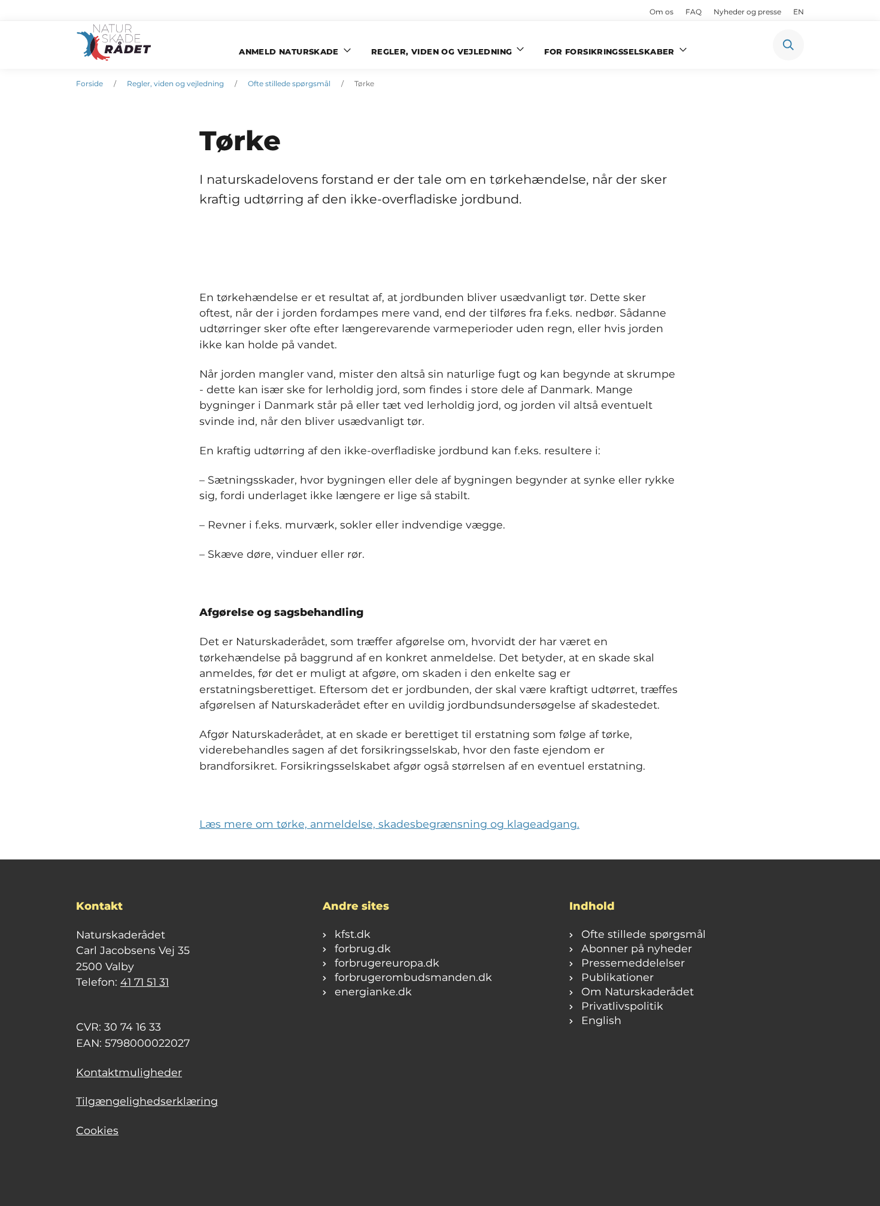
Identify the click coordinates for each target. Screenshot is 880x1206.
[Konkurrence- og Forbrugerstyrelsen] (115, 44)
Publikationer (617, 977)
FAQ (693, 11)
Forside (89, 83)
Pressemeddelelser (633, 962)
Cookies (97, 1130)
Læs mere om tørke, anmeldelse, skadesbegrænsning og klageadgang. (389, 824)
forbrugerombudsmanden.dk (413, 977)
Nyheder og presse (747, 11)
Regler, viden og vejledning (175, 83)
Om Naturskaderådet (637, 991)
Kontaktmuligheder (129, 1072)
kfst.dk (353, 934)
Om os (661, 11)
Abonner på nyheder (636, 948)
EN (798, 11)
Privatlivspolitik (622, 1006)
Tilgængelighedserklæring (147, 1101)
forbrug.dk (363, 948)
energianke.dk (373, 991)
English (601, 1020)
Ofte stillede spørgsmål (289, 83)
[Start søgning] (788, 44)
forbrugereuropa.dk (387, 962)
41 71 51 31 (144, 982)
